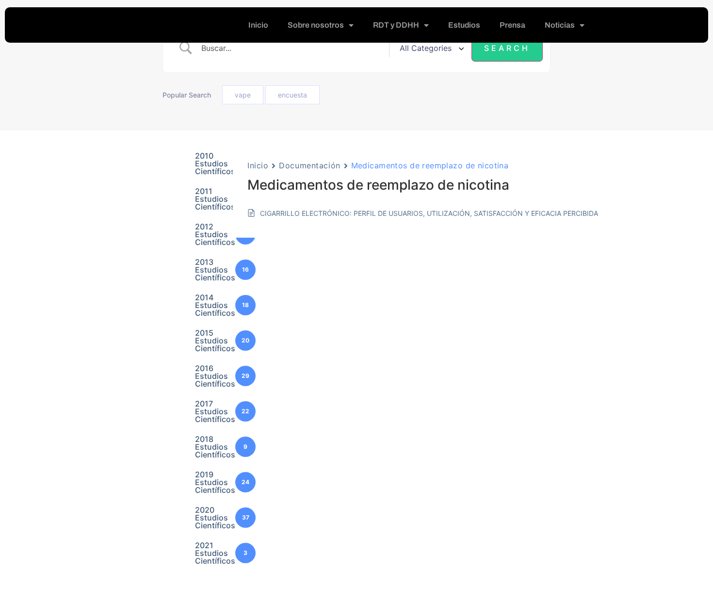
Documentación (309, 165)
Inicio (258, 25)
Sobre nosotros (316, 25)
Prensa (512, 25)
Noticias (560, 25)
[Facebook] (639, 25)
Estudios (464, 25)
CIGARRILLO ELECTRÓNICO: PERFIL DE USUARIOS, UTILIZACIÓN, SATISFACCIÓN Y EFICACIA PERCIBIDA (429, 213)
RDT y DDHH (396, 25)
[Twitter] (658, 25)
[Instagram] (677, 25)
